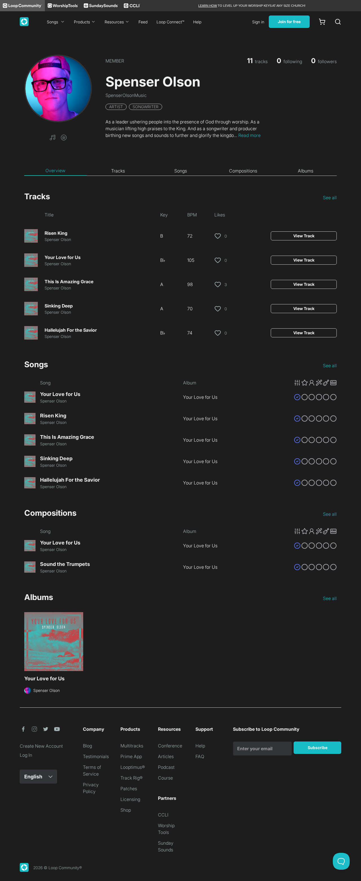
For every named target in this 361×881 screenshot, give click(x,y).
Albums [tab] (305, 171)
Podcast (166, 767)
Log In (26, 755)
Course (165, 778)
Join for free (289, 21)
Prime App (131, 756)
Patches (128, 788)
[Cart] (322, 21)
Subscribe (317, 747)
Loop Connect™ (170, 21)
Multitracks (131, 746)
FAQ (199, 756)
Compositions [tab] (243, 171)
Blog (87, 746)
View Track (303, 235)
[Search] (337, 21)
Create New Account (41, 746)
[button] (52, 137)
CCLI (163, 815)
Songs (52, 21)
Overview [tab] (55, 170)
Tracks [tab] (118, 171)
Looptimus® (132, 767)
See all (330, 197)
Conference (170, 746)
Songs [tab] (180, 171)
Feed (143, 21)
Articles (166, 756)
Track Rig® (131, 778)
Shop (125, 810)
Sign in (258, 21)
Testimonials (96, 756)
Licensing (130, 799)
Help (197, 21)
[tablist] (180, 171)
